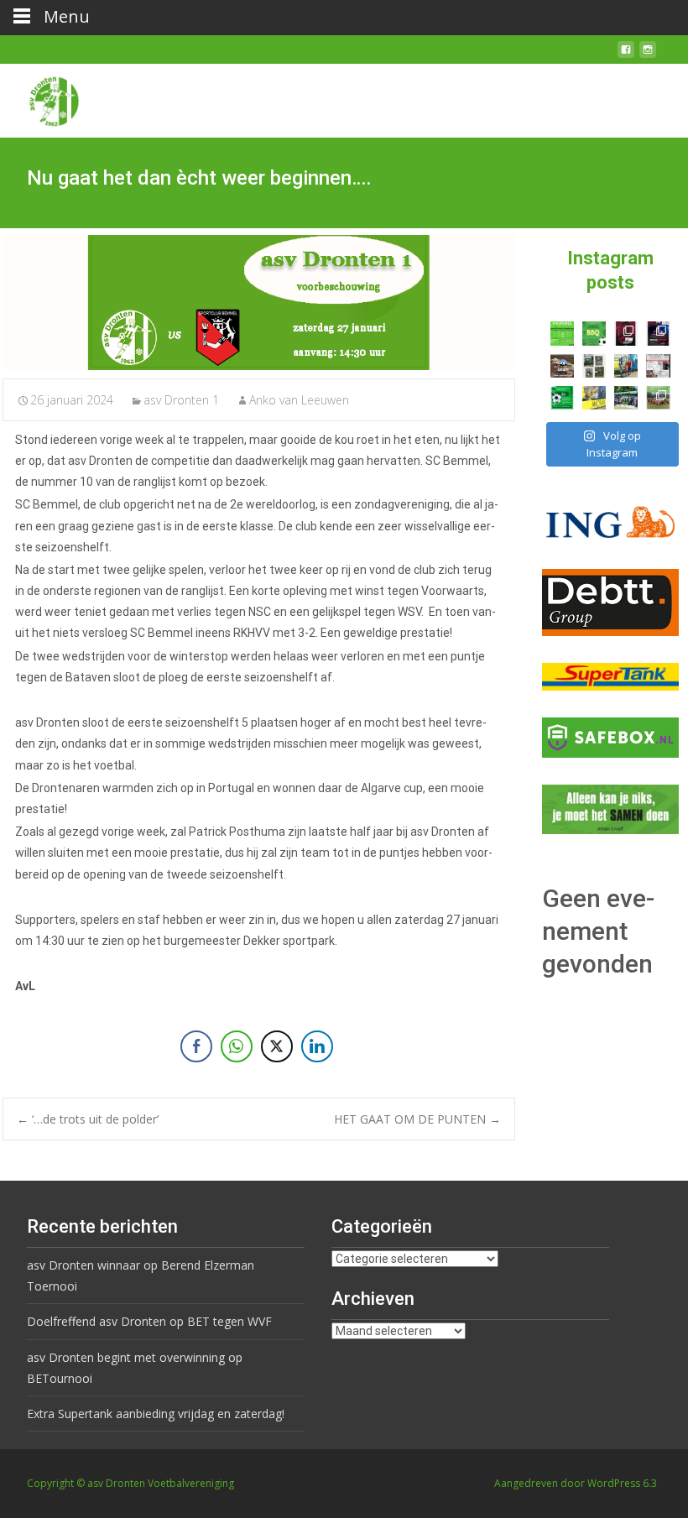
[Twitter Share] (277, 1046)
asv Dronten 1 (181, 400)
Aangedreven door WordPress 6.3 (575, 1483)
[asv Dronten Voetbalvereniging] (40, 97)
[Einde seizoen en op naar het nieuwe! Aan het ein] (594, 397)
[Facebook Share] (196, 1046)
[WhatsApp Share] (237, 1046)
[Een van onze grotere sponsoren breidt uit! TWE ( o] (658, 333)
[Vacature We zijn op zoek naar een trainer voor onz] (562, 397)
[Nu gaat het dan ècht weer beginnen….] (259, 302)
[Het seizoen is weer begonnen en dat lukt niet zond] (594, 333)
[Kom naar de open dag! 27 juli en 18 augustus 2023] (658, 366)
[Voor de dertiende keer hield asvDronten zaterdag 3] (626, 397)
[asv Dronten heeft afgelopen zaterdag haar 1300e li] (626, 366)
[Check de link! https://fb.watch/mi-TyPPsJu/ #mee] (562, 366)
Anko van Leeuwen (299, 400)
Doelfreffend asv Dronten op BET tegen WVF (149, 1321)
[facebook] (626, 56)
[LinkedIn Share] (317, 1046)
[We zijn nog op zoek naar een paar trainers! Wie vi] (562, 333)
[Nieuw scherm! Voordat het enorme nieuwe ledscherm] (594, 366)
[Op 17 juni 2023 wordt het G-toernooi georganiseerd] (658, 397)
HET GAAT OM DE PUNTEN (417, 1119)
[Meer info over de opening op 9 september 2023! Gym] (626, 333)
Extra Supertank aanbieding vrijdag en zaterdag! (155, 1413)
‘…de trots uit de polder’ (88, 1119)
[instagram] (647, 56)
